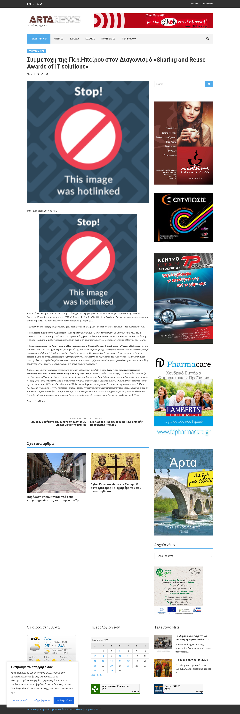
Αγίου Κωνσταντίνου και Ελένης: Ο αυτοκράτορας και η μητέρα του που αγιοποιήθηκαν (116, 488)
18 (128, 660)
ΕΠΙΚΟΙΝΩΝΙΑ (207, 3)
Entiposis (89, 709)
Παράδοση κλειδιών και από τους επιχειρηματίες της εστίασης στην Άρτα (54, 498)
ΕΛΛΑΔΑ (74, 38)
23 (111, 665)
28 (95, 670)
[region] (42, 684)
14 (95, 660)
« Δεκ (93, 674)
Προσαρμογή (20, 700)
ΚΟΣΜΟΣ (90, 38)
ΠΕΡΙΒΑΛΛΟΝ (129, 38)
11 (128, 655)
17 (120, 660)
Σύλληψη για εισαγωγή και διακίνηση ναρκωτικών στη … (194, 638)
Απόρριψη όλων (41, 700)
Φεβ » (99, 674)
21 (95, 665)
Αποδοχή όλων (64, 700)
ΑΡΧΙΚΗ (194, 3)
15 (103, 660)
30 (111, 670)
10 (120, 655)
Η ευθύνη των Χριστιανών (192, 659)
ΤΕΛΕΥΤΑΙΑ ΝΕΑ (38, 38)
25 (128, 665)
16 (111, 660)
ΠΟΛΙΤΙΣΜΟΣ (108, 38)
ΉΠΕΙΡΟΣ (59, 38)
